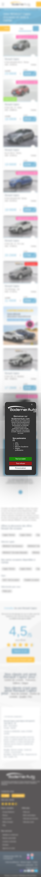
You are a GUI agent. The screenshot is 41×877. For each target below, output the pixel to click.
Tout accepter (20, 459)
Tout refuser (20, 463)
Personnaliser (20, 468)
